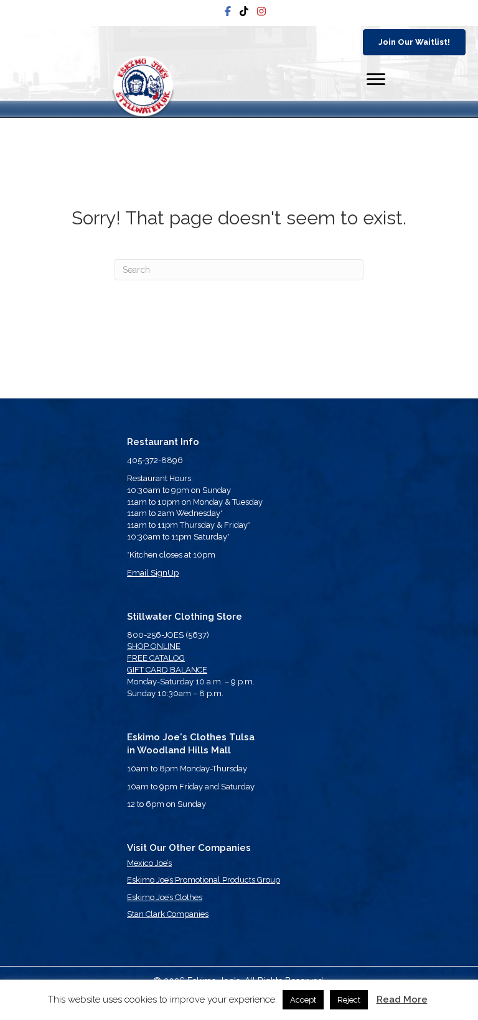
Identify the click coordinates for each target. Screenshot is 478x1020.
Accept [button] (303, 999)
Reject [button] (348, 999)
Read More (402, 999)
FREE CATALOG (156, 658)
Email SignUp (153, 572)
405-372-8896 (155, 460)
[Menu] (376, 79)
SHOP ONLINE (153, 646)
